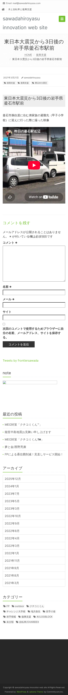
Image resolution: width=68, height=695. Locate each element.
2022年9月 (12, 523)
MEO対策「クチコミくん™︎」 (23, 424)
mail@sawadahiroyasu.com (26, 3)
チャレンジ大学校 (16, 611)
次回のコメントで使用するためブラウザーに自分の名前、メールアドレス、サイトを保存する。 (33, 333)
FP (8, 606)
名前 (7, 286)
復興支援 (41, 54)
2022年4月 (12, 538)
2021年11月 (12, 560)
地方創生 (35, 611)
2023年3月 (12, 508)
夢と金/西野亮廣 (15, 447)
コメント (10, 242)
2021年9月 (12, 568)
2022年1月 (12, 553)
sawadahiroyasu (32, 77)
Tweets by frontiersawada (20, 360)
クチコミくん (37, 606)
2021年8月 (12, 575)
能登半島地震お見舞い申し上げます (28, 432)
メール (9, 299)
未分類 (10, 621)
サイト (7, 311)
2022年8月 (12, 531)
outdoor (19, 606)
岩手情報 (11, 616)
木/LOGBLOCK (44, 616)
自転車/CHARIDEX (29, 621)
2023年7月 (12, 493)
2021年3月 (12, 583)
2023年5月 (12, 501)
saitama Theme (36, 692)
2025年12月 (13, 479)
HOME (28, 54)
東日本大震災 (41, 83)
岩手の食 (50, 611)
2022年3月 (12, 546)
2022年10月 (13, 516)
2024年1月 (12, 486)
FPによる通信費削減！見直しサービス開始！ (34, 454)
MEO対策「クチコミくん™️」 (24, 439)
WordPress (21, 692)
